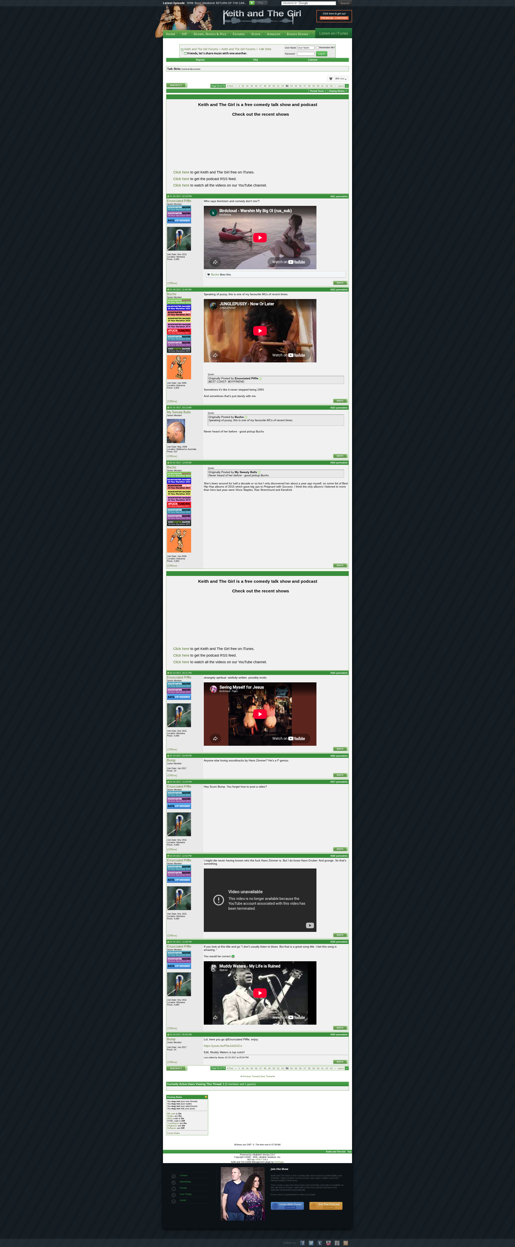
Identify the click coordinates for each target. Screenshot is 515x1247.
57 (305, 86)
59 (313, 86)
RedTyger (279, 1162)
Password (290, 54)
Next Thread (267, 1076)
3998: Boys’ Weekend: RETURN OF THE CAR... (216, 3)
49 (269, 86)
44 (247, 86)
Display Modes (337, 91)
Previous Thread (250, 1076)
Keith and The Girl (335, 1151)
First (230, 86)
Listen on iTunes (333, 33)
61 (322, 86)
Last (341, 86)
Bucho (215, 274)
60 (318, 86)
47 (260, 86)
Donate (183, 1188)
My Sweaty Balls (179, 412)
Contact (183, 1175)
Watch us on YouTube (328, 1243)
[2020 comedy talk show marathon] (179, 322)
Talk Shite (265, 49)
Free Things (186, 1194)
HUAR (183, 1200)
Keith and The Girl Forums (201, 49)
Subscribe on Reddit (337, 1243)
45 (251, 86)
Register (200, 60)
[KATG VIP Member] (179, 220)
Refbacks (172, 1128)
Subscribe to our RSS (345, 1243)
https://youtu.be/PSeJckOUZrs (223, 1045)
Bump (171, 760)
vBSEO (259, 1159)
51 (278, 86)
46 (256, 86)
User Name (290, 47)
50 (274, 86)
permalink (342, 196)
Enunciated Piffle (179, 201)
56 (300, 86)
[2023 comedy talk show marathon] (179, 303)
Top (349, 1151)
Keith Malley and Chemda (186, 20)
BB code (171, 1113)
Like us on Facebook (302, 1243)
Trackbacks (173, 1123)
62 (327, 86)
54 (291, 86)
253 (339, 78)
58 (309, 86)
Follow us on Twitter (311, 1243)
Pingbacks (172, 1125)
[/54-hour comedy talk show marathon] (179, 352)
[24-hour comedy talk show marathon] (179, 334)
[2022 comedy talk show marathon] (179, 309)
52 (282, 86)
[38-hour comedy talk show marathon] (179, 216)
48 (265, 86)
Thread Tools (317, 91)
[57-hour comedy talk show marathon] (179, 210)
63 (331, 86)
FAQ (255, 60)
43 (243, 86)
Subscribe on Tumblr (319, 1243)
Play (258, 3)
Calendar (312, 60)
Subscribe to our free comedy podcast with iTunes (287, 1206)
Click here (181, 172)
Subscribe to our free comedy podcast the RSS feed (326, 1206)
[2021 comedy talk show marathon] (179, 316)
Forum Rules (173, 1133)
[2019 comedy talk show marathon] (179, 328)
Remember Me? (327, 47)
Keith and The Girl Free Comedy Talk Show (262, 17)
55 (296, 86)
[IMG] (170, 1118)
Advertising (185, 1181)
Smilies (170, 1116)
